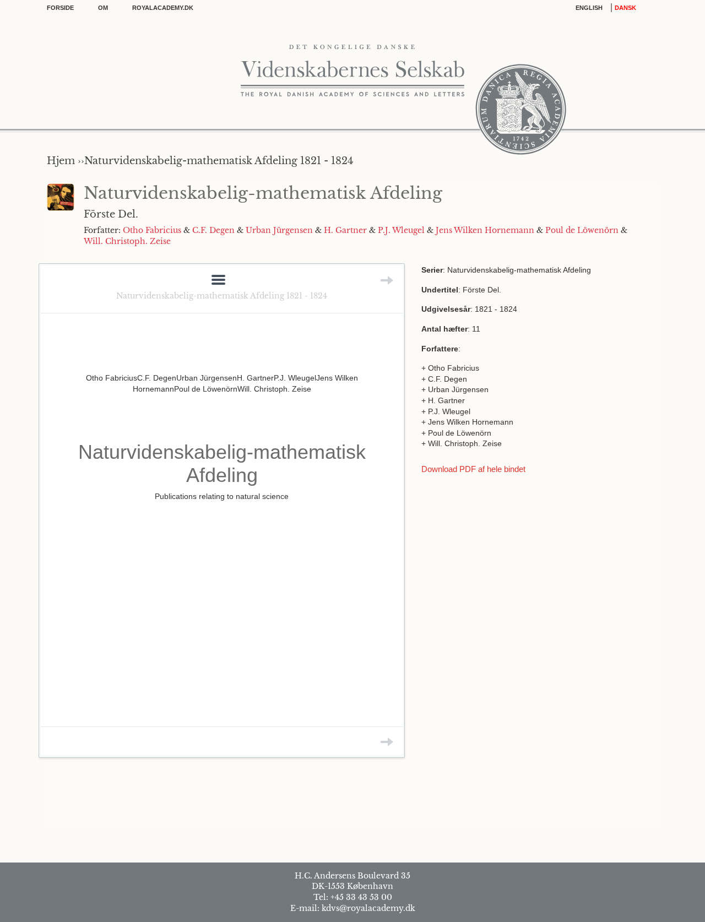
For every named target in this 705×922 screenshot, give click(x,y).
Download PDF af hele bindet (473, 469)
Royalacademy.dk (162, 7)
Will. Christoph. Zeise (127, 241)
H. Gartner (345, 230)
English (589, 7)
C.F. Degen (213, 230)
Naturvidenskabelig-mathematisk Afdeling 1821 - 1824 (221, 296)
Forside (60, 7)
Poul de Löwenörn (582, 230)
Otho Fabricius (152, 230)
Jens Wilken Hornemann (485, 230)
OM (103, 7)
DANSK (625, 7)
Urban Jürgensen (279, 230)
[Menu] (218, 280)
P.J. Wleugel (401, 230)
